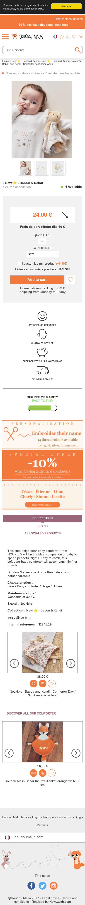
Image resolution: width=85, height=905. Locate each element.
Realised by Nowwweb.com (51, 901)
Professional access (69, 19)
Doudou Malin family (15, 817)
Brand (42, 526)
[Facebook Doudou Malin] (31, 886)
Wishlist (74, 37)
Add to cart (36, 280)
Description (42, 518)
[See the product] (33, 683)
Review (62, 37)
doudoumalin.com (29, 837)
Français (55, 37)
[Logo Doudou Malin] (28, 35)
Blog (78, 817)
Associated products (42, 533)
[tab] (42, 518)
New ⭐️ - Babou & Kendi (25, 61)
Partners (42, 825)
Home (5, 61)
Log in (36, 817)
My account (68, 37)
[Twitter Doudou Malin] (42, 886)
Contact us (64, 817)
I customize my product (44, 263)
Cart (81, 37)
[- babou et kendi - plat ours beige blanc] (25, 168)
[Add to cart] (43, 683)
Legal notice (50, 898)
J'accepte (66, 6)
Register (48, 817)
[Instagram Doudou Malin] (54, 886)
